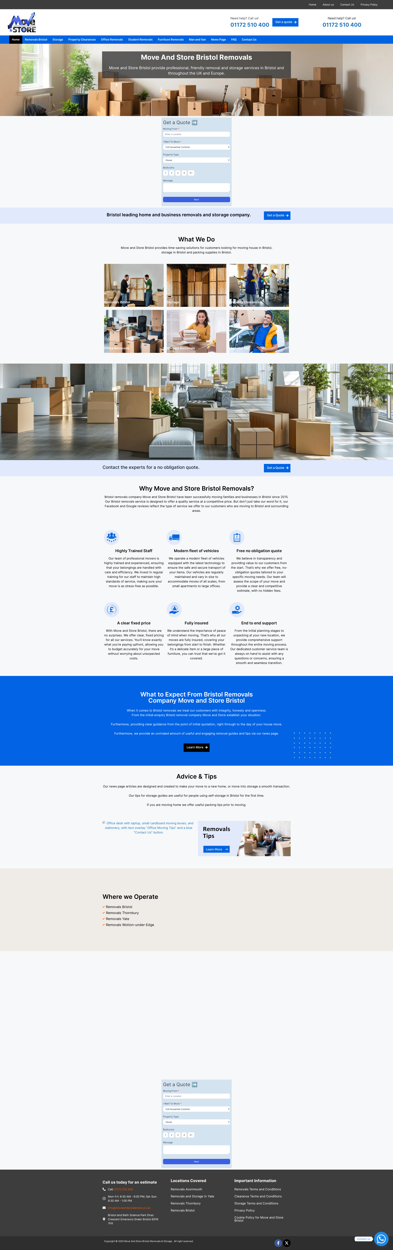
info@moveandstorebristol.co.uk (129, 1207)
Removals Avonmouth (186, 1189)
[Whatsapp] (381, 1239)
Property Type (171, 154)
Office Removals (112, 39)
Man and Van (197, 39)
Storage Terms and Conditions (256, 1203)
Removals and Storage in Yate (192, 1196)
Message (168, 180)
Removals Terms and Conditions (257, 1189)
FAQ (234, 39)
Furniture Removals (171, 39)
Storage (58, 39)
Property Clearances (82, 39)
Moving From (171, 128)
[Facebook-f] (278, 1243)
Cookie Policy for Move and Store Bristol (258, 1219)
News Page (218, 39)
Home (312, 4)
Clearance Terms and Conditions (258, 1196)
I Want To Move (172, 141)
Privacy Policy (369, 4)
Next (196, 199)
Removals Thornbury (186, 1203)
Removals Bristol (36, 39)
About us (328, 4)
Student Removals (140, 39)
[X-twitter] (287, 1243)
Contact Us (347, 4)
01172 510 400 (249, 24)
